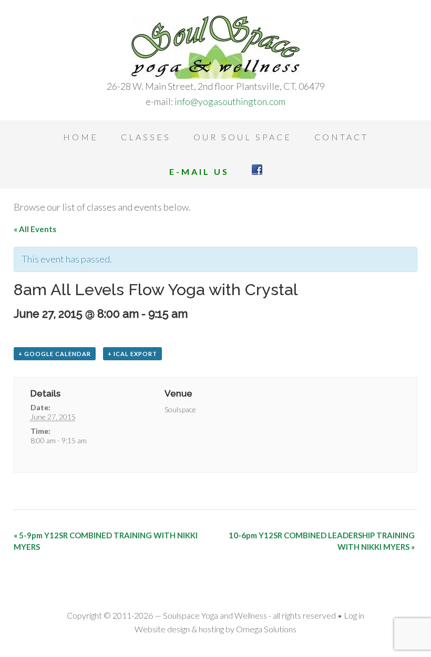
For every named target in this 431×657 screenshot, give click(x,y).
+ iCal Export (132, 353)
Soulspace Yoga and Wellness (215, 47)
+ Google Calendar (54, 353)
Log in (354, 615)
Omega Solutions (266, 629)
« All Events (35, 229)
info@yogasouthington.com (230, 101)
